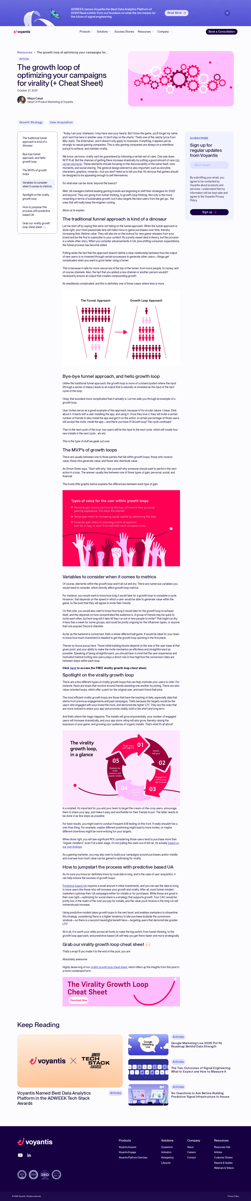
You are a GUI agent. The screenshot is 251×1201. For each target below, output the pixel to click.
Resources (24, 52)
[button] (86, 31)
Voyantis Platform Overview (133, 1157)
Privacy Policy (233, 1196)
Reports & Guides (223, 1162)
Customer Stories (223, 1157)
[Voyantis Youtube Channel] (20, 1155)
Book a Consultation (222, 31)
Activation (166, 1152)
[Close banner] (227, 13)
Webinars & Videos (224, 1167)
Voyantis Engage (127, 1152)
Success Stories (124, 31)
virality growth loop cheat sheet (109, 967)
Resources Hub (222, 1147)
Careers (191, 1152)
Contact (191, 1157)
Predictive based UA (75, 885)
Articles (218, 1152)
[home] (22, 32)
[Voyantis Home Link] (35, 1142)
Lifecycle (166, 1162)
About (190, 1147)
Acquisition (167, 1147)
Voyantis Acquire (127, 1147)
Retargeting (167, 1157)
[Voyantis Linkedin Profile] (29, 1155)
